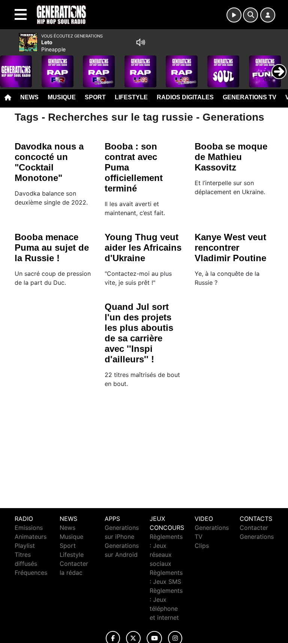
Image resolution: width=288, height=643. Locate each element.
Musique (62, 97)
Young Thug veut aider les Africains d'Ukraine (143, 247)
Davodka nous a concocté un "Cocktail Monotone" (49, 162)
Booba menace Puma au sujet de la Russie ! (52, 247)
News (29, 97)
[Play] (10, 66)
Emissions (29, 527)
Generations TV (249, 97)
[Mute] (140, 42)
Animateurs (30, 536)
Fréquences (31, 572)
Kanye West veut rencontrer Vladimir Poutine (230, 247)
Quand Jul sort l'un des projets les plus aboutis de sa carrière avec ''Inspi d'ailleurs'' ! (139, 333)
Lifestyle (131, 97)
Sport (95, 97)
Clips (202, 545)
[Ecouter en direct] (234, 14)
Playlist (25, 545)
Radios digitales (185, 97)
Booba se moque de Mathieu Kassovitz (231, 156)
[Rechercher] (250, 14)
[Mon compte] (267, 14)
